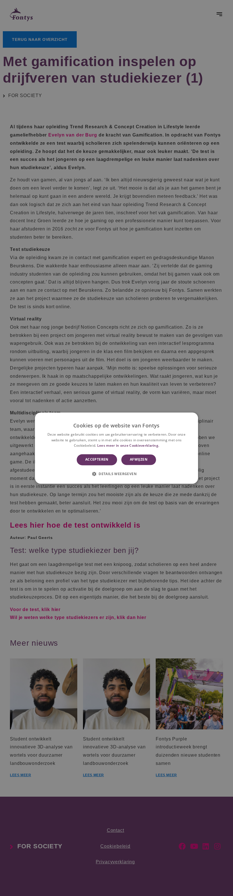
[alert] (116, 448)
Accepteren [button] (97, 459)
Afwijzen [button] (138, 459)
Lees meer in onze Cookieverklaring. (128, 445)
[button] (116, 474)
